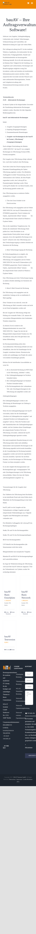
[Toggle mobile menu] (32, 3)
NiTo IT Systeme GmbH (19, 777)
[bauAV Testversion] (9, 626)
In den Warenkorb (7, 613)
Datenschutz (12, 779)
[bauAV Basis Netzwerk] (26, 582)
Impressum (19, 779)
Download (7, 649)
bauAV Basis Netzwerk (26, 594)
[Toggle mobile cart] (28, 3)
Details (13, 612)
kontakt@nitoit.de (8, 730)
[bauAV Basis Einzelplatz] (9, 582)
